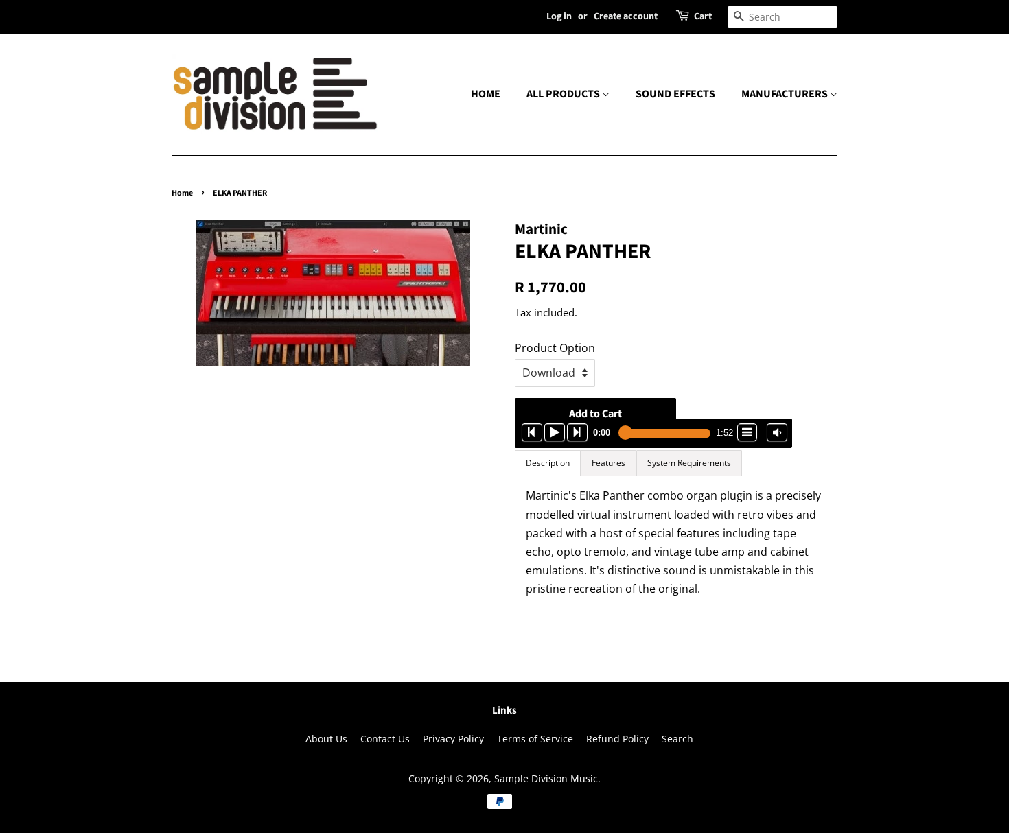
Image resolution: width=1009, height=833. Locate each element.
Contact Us (385, 738)
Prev (532, 432)
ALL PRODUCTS (564, 94)
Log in (559, 16)
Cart (703, 16)
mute (777, 432)
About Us (326, 738)
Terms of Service (535, 738)
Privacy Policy (453, 738)
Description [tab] (548, 463)
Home (182, 193)
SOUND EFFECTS (675, 94)
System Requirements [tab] (689, 463)
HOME (485, 94)
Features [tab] (608, 463)
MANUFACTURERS (785, 94)
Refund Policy (617, 738)
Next (577, 432)
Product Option (555, 347)
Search (677, 738)
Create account (626, 16)
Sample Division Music (546, 778)
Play (554, 432)
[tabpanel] (676, 542)
